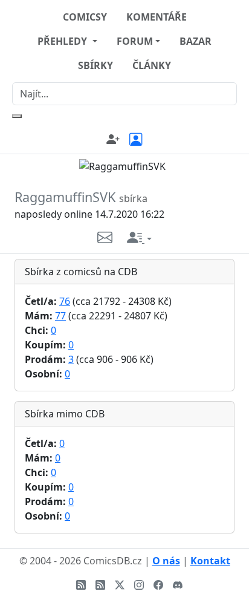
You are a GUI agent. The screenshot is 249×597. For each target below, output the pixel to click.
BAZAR (195, 41)
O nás (166, 560)
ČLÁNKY (151, 65)
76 (64, 301)
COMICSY (85, 17)
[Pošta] (112, 237)
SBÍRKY (95, 65)
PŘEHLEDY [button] (63, 41)
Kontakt (210, 560)
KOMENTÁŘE (156, 17)
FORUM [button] (135, 41)
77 (60, 315)
